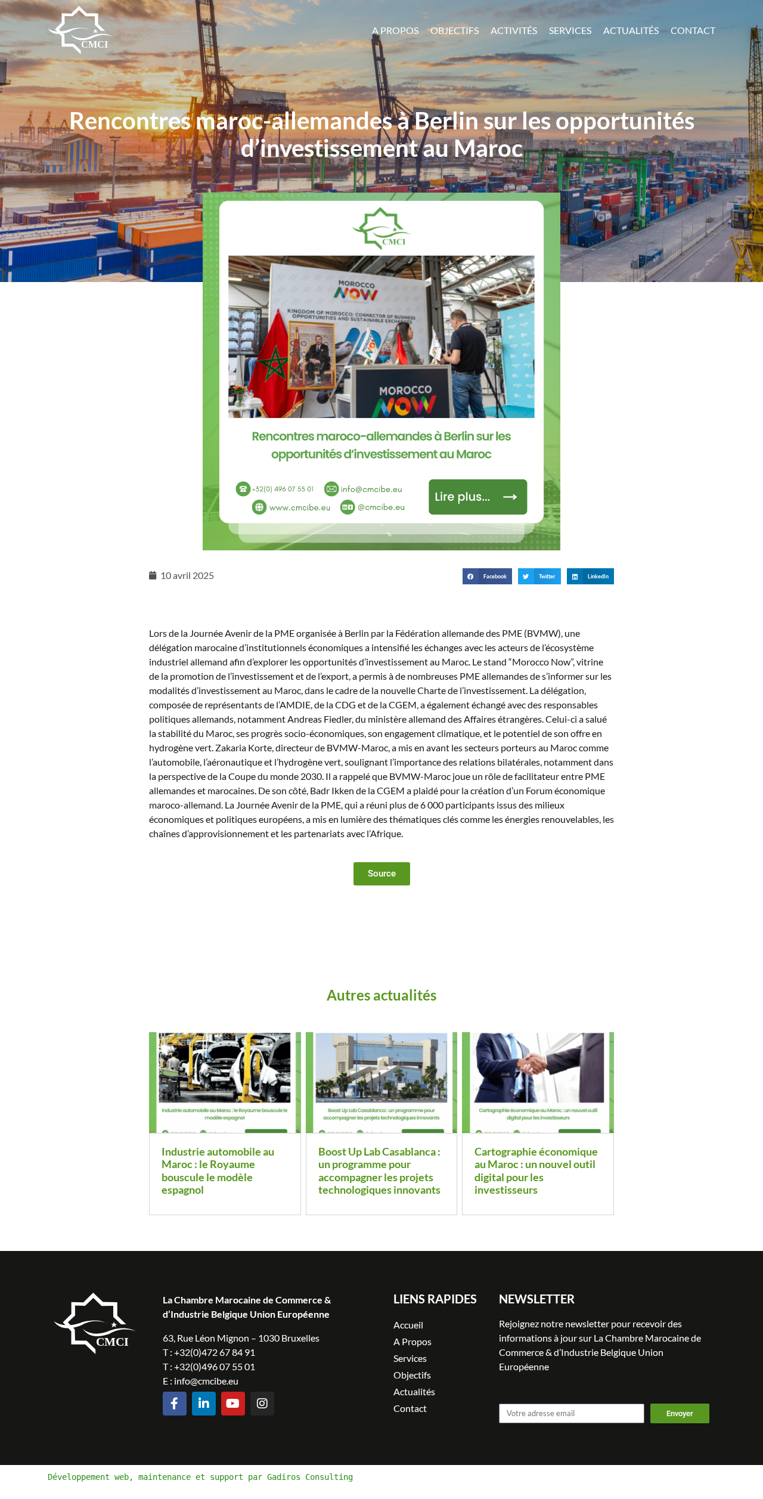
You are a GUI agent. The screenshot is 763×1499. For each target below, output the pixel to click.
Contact (693, 30)
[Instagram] (262, 1404)
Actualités (631, 30)
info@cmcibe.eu (206, 1380)
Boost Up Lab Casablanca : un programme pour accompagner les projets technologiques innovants (379, 1171)
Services (570, 30)
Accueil (408, 1324)
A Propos (395, 30)
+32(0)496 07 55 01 (214, 1366)
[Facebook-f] (175, 1404)
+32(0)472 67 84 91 (214, 1352)
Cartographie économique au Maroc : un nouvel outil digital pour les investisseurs (536, 1171)
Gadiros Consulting (310, 1477)
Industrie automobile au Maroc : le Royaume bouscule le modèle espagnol (218, 1171)
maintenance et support (190, 1477)
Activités (514, 30)
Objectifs (454, 30)
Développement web (88, 1477)
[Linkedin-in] (204, 1404)
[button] (487, 576)
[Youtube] (233, 1404)
